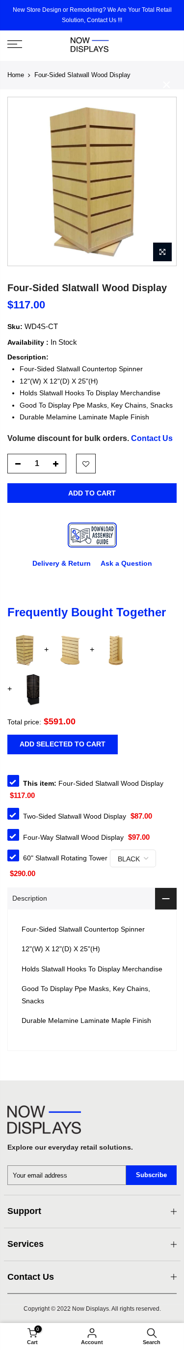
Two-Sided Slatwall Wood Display (74, 816)
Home (15, 75)
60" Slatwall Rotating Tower (65, 858)
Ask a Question (126, 563)
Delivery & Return (61, 563)
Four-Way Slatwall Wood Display (73, 837)
